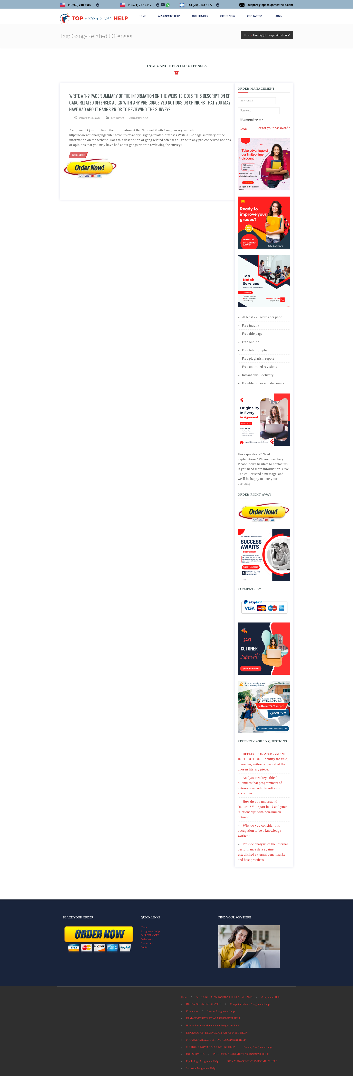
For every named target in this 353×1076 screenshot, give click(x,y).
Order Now (147, 939)
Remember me (251, 120)
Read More (78, 154)
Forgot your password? (273, 128)
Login (243, 128)
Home (144, 927)
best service (117, 117)
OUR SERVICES (150, 935)
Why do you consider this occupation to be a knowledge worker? (259, 831)
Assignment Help (150, 931)
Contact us (147, 943)
